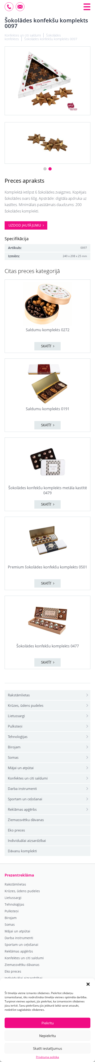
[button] (88, 984)
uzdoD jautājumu (25, 225)
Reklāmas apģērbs (22, 809)
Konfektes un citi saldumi (28, 778)
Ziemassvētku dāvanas (26, 819)
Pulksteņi (15, 726)
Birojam (14, 747)
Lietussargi (16, 715)
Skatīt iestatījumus (47, 1048)
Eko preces (16, 830)
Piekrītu (48, 1023)
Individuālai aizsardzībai (27, 840)
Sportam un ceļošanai (25, 799)
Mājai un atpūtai (21, 767)
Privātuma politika (47, 1057)
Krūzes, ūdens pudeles (25, 705)
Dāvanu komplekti (22, 851)
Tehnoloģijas (17, 736)
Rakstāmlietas (19, 695)
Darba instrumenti (22, 788)
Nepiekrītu (47, 1035)
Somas (13, 757)
